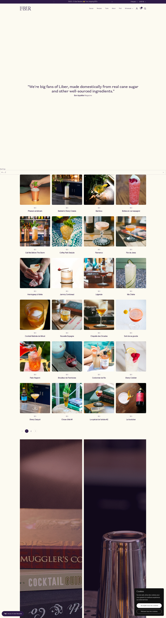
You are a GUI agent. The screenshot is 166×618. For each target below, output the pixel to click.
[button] (145, 8)
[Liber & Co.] (25, 8)
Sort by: (3, 169)
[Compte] (137, 8)
